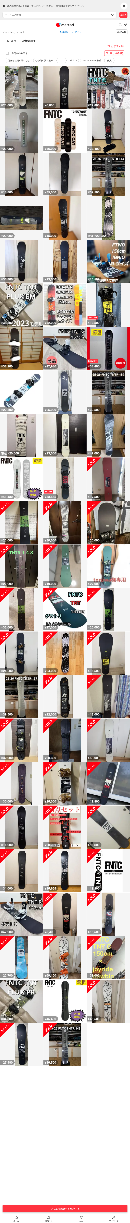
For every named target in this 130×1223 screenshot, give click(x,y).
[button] (120, 25)
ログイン (76, 32)
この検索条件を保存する (67, 1208)
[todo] (126, 24)
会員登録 (63, 32)
